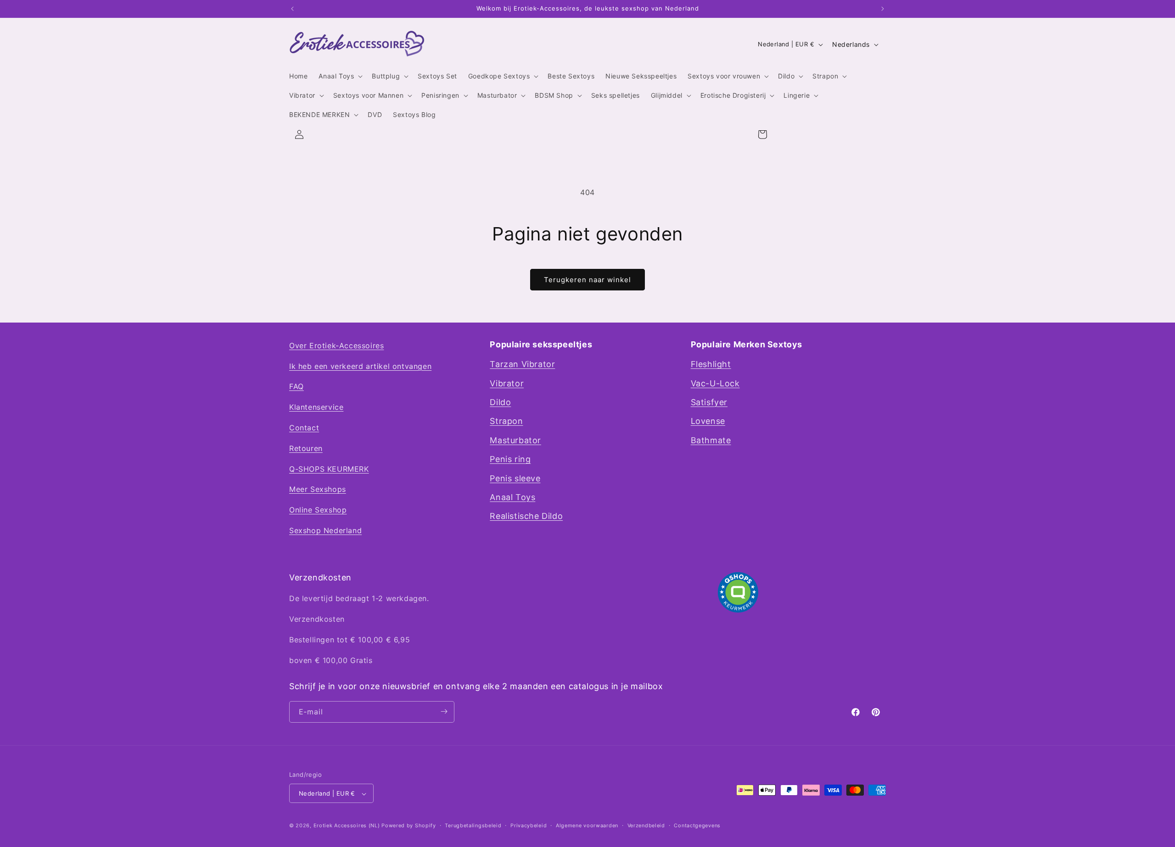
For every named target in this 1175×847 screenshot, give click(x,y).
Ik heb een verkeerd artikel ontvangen (360, 366)
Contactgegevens (697, 825)
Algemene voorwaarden (587, 825)
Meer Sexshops (317, 489)
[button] (339, 76)
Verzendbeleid (646, 825)
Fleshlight (711, 364)
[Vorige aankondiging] (292, 8)
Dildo (500, 402)
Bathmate (711, 440)
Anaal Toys (512, 497)
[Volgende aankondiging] (883, 8)
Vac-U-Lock (715, 383)
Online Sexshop (318, 510)
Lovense (708, 421)
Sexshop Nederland (325, 530)
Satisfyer (709, 402)
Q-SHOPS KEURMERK (329, 469)
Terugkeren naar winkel (587, 279)
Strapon (506, 421)
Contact (304, 427)
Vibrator (507, 383)
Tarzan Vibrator (522, 364)
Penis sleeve (515, 478)
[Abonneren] (444, 711)
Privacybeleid (528, 825)
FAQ (296, 386)
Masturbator (515, 440)
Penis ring (510, 459)
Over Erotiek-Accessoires (336, 345)
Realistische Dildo (526, 516)
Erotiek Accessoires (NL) (346, 826)
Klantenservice (316, 407)
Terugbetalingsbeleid (473, 825)
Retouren (306, 448)
